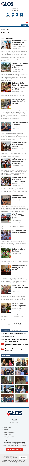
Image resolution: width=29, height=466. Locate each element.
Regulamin (6, 429)
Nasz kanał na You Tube (9, 436)
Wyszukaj (24, 25)
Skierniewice (15, 8)
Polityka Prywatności (8, 434)
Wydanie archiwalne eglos (9, 432)
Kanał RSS (6, 438)
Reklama (6, 431)
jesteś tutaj (3, 29)
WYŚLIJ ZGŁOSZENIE (13, 450)
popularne (5, 330)
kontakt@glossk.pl (15, 422)
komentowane (16, 330)
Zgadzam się (23, 457)
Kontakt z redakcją (8, 427)
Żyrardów (15, 10)
